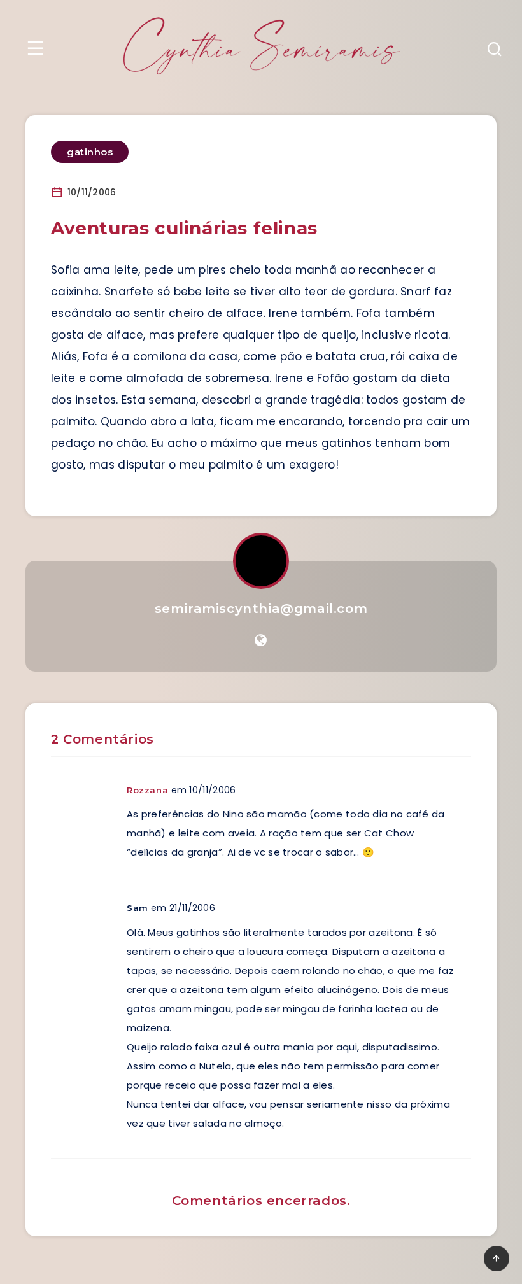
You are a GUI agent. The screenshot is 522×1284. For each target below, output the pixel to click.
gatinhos (90, 152)
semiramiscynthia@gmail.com (261, 608)
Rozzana (147, 790)
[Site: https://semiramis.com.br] (261, 640)
